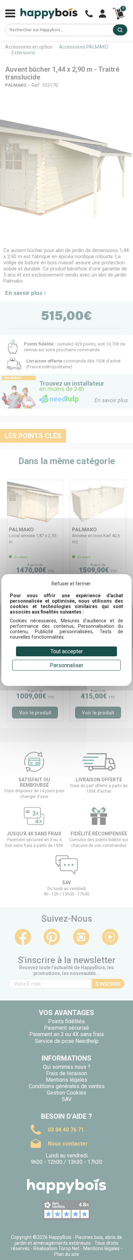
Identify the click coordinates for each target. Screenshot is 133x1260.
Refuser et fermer (71, 583)
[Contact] (89, 13)
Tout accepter (66, 651)
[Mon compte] (102, 14)
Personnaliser (66, 665)
